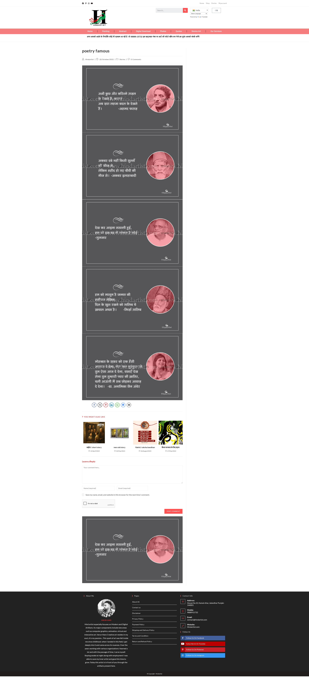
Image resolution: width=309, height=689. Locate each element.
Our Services (216, 31)
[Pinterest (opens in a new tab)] (85, 3)
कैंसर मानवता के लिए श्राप (170, 447)
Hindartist (89, 59)
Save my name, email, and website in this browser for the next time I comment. (118, 495)
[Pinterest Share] (105, 405)
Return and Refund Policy (142, 641)
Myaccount (223, 3)
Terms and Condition (140, 636)
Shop (208, 3)
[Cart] (216, 10)
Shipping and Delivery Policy (143, 630)
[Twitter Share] (100, 405)
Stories (214, 3)
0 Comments (136, 59)
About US (136, 602)
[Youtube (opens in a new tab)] (92, 3)
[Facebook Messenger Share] (123, 405)
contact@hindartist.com (197, 620)
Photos (163, 31)
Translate (204, 17)
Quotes (179, 31)
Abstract (122, 31)
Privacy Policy (137, 619)
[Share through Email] (129, 405)
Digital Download (143, 31)
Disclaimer (136, 613)
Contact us (136, 607)
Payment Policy (138, 624)
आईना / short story (94, 447)
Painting (105, 31)
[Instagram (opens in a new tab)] (88, 3)
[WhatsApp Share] (117, 405)
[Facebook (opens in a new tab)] (83, 3)
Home (202, 3)
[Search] (185, 10)
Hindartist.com (193, 627)
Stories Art (196, 31)
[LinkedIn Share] (111, 405)
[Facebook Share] (94, 405)
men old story (119, 447)
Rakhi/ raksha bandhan (145, 447)
